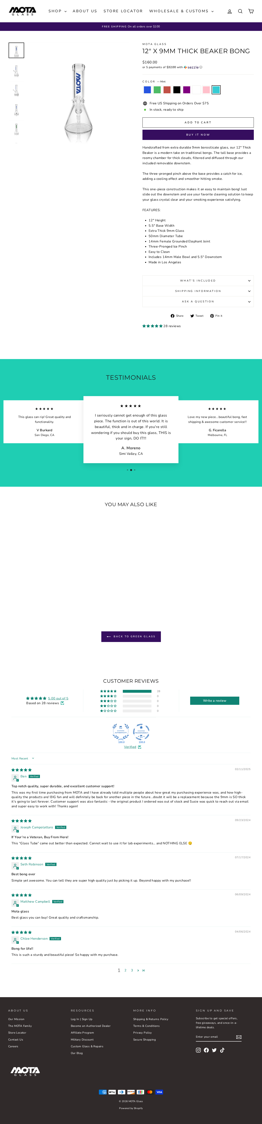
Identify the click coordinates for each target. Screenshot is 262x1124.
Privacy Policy (142, 1033)
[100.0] (121, 732)
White (196, 90)
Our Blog (77, 1053)
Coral (167, 90)
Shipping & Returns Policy (150, 1019)
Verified (130, 747)
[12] (18, 597)
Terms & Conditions (146, 1026)
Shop (56, 11)
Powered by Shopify (131, 1108)
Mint (216, 90)
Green (157, 90)
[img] (21, 770)
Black (177, 90)
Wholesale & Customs (179, 11)
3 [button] (132, 970)
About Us (85, 11)
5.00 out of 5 (58, 698)
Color (153, 81)
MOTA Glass (154, 44)
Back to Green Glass (134, 636)
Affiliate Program (82, 1033)
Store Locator (123, 11)
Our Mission (16, 1019)
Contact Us (15, 1040)
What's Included (198, 281)
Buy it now (198, 135)
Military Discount (82, 1040)
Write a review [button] (215, 700)
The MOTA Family (20, 1026)
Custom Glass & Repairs (87, 1046)
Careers (13, 1046)
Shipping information (198, 291)
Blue (147, 90)
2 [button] (125, 970)
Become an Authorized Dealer (91, 1026)
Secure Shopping (144, 1040)
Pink (206, 90)
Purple (187, 90)
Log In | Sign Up (82, 1019)
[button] (198, 67)
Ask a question (198, 301)
